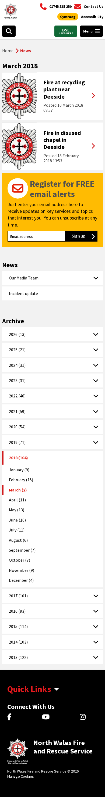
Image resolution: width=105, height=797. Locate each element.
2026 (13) (17, 334)
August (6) (18, 540)
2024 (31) (17, 365)
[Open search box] (9, 31)
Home (7, 50)
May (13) (16, 509)
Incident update (23, 293)
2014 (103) (18, 642)
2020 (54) (17, 426)
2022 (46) (17, 395)
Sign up (84, 236)
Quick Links (29, 689)
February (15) (21, 479)
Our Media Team (23, 278)
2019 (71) (17, 442)
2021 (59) (17, 411)
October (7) (19, 560)
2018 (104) (18, 457)
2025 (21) (17, 349)
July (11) (16, 530)
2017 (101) (18, 595)
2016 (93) (17, 611)
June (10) (17, 520)
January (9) (19, 469)
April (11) (17, 499)
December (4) (21, 580)
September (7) (22, 550)
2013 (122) (18, 657)
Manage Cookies (20, 776)
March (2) (18, 490)
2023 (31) (17, 380)
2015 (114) (18, 626)
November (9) (21, 570)
